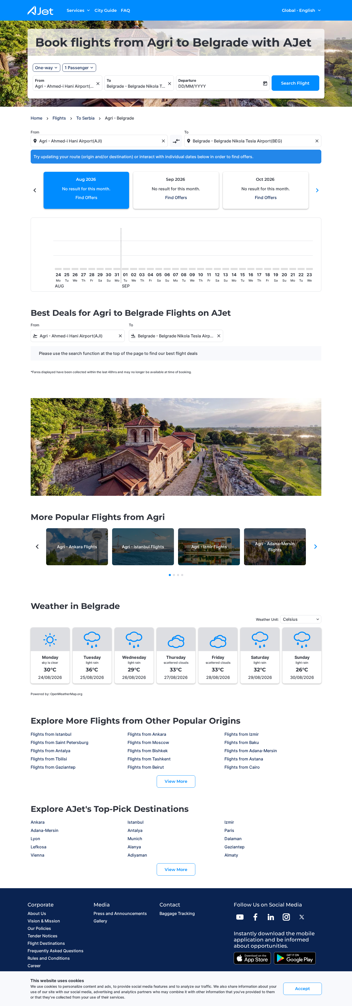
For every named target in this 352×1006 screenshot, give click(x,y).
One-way (44, 67)
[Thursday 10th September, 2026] (200, 269)
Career (34, 965)
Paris (229, 830)
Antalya (135, 830)
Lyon (35, 838)
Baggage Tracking (177, 913)
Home (36, 118)
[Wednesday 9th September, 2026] (192, 269)
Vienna (37, 855)
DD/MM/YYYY (192, 86)
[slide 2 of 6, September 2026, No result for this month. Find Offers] (176, 190)
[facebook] (255, 917)
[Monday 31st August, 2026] (116, 269)
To (109, 80)
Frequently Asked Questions (55, 950)
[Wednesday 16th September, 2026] (250, 269)
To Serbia (85, 118)
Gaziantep (234, 846)
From (39, 80)
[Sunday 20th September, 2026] (284, 269)
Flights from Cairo (242, 767)
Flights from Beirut (146, 767)
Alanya (134, 846)
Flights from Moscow (148, 742)
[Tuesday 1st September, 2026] (125, 269)
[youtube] (240, 917)
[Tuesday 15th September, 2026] (242, 269)
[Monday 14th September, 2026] (234, 269)
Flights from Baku (241, 742)
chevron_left (35, 190)
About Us (37, 913)
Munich (135, 838)
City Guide (106, 10)
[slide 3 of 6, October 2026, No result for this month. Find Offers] (265, 190)
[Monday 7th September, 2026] (175, 269)
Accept (302, 988)
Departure (187, 80)
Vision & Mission (44, 920)
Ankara (38, 822)
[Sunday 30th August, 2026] (108, 269)
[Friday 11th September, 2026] (209, 269)
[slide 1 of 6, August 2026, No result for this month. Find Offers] (86, 190)
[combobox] (65, 86)
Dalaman (233, 838)
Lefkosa (38, 846)
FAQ (125, 10)
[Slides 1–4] (170, 575)
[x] (302, 917)
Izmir (229, 822)
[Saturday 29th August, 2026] (100, 269)
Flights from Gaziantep (53, 767)
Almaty (231, 855)
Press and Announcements (120, 913)
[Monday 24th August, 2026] (58, 269)
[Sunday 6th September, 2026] (167, 269)
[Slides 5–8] (174, 575)
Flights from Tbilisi (49, 758)
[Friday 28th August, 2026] (91, 269)
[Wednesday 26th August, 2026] (75, 269)
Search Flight (295, 83)
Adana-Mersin (44, 830)
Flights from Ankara (147, 734)
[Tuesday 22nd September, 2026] (301, 269)
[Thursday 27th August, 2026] (83, 269)
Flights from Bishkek (148, 750)
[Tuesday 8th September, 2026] (183, 269)
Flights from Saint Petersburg (59, 742)
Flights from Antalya (50, 750)
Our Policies (39, 928)
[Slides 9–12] (178, 575)
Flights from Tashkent (149, 758)
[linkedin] (271, 917)
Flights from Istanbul (51, 734)
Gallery (100, 920)
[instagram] (286, 917)
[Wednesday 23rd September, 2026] (309, 269)
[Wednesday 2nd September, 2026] (133, 269)
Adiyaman (137, 855)
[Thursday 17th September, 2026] (259, 269)
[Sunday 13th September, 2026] (225, 269)
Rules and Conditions (49, 958)
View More (176, 781)
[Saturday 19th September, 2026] (276, 269)
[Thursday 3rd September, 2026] (142, 269)
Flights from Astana (243, 758)
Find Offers (86, 197)
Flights (59, 118)
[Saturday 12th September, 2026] (217, 269)
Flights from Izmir (241, 734)
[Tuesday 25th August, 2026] (66, 269)
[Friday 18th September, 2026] (267, 269)
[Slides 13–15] (182, 575)
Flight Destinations (46, 943)
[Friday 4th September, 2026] (150, 269)
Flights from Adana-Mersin (250, 750)
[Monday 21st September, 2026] (292, 269)
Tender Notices (42, 935)
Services (79, 10)
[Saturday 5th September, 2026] (158, 269)
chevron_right (317, 190)
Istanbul (136, 822)
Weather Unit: (267, 619)
